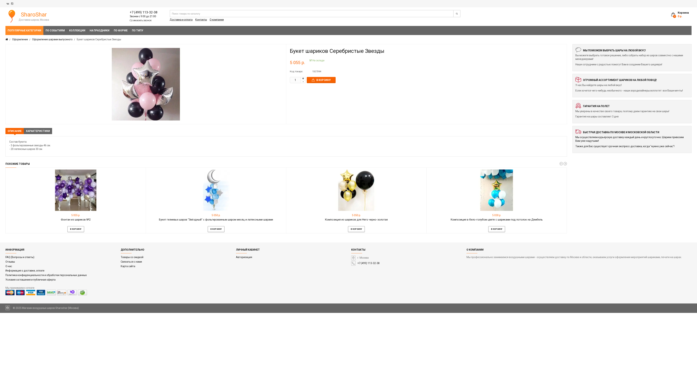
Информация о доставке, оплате (24, 270)
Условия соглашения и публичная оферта (30, 279)
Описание (15, 131)
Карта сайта (128, 266)
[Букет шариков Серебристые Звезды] (145, 84)
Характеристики (38, 131)
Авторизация (244, 257)
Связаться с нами (131, 261)
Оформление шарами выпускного (52, 39)
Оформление (20, 39)
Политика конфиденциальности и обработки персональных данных (46, 275)
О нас (8, 266)
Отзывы (10, 261)
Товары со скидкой (132, 257)
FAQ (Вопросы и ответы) (19, 257)
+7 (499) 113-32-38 (143, 12)
